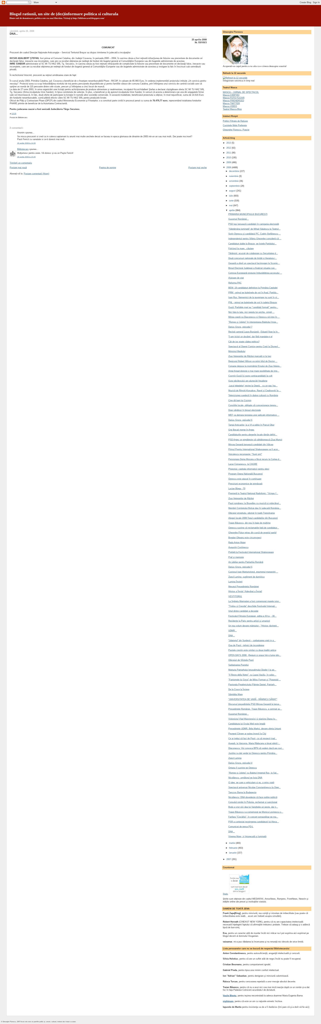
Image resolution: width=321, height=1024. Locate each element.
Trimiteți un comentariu (21, 163)
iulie (231, 195)
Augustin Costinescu (238, 547)
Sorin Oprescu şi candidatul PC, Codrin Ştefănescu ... (254, 234)
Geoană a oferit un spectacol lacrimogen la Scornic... (254, 263)
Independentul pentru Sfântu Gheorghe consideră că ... (254, 238)
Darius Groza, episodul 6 (240, 420)
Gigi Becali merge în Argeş (241, 429)
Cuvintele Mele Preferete (235, 125)
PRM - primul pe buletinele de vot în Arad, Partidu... (253, 292)
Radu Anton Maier (237, 542)
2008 (229, 167)
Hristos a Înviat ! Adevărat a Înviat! (245, 591)
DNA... (14, 33)
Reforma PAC (235, 283)
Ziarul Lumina (234, 758)
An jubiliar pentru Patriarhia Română (245, 562)
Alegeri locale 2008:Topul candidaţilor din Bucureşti (253, 518)
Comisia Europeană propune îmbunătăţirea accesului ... (255, 273)
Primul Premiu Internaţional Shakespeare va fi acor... (254, 449)
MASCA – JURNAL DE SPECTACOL (241, 92)
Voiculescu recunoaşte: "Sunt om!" (245, 454)
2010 (229, 157)
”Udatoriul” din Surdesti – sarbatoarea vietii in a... (252, 640)
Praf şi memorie (236, 557)
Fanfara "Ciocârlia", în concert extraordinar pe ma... (253, 817)
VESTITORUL (235, 596)
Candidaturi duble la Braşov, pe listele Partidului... (252, 243)
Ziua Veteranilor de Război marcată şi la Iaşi (249, 356)
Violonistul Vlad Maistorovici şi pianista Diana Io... (252, 719)
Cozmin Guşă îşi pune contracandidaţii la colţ (250, 376)
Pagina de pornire (107, 167)
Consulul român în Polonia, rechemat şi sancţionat (252, 802)
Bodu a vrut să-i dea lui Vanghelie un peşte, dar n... (253, 807)
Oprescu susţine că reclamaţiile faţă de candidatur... (253, 527)
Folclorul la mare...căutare (241, 248)
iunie (231, 200)
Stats (225, 894)
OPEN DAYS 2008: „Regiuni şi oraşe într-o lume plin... (254, 655)
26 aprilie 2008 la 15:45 (26, 157)
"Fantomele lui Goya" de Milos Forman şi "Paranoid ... (254, 679)
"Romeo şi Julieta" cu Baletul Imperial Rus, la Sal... (253, 773)
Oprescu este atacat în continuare (244, 479)
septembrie (234, 186)
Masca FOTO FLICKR (233, 97)
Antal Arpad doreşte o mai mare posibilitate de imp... (253, 371)
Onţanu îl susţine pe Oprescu (242, 768)
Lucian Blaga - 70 (236, 488)
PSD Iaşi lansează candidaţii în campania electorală (253, 224)
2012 (229, 148)
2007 (229, 859)
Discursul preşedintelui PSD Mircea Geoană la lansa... (254, 704)
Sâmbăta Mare (235, 694)
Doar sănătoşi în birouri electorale (244, 410)
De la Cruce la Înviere (238, 689)
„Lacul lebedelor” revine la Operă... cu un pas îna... (253, 385)
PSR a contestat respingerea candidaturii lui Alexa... (253, 821)
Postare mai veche (197, 167)
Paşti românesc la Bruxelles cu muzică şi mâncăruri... (254, 503)
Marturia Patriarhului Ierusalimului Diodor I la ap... (252, 670)
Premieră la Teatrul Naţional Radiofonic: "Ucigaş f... (253, 493)
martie (232, 843)
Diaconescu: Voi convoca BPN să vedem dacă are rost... (256, 748)
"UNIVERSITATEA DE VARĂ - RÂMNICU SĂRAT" (252, 699)
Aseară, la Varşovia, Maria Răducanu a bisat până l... (254, 743)
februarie (233, 848)
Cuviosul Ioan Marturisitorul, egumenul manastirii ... (253, 572)
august (232, 190)
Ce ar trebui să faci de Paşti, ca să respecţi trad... (252, 738)
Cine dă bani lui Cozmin (239, 400)
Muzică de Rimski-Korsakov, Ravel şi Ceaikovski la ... (254, 390)
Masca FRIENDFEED (233, 100)
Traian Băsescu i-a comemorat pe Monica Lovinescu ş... (255, 812)
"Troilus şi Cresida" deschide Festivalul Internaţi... (252, 606)
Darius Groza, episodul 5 (240, 567)
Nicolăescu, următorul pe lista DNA (245, 777)
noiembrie (234, 176)
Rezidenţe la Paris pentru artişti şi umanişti (249, 621)
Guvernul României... (238, 219)
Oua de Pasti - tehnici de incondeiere (246, 645)
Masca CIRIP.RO (231, 95)
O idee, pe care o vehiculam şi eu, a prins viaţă (251, 782)
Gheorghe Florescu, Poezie (236, 129)
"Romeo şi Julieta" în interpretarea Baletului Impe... (253, 322)
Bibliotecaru (23, 149)
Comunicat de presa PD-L (240, 826)
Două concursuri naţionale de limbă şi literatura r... (252, 258)
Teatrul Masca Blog (232, 109)
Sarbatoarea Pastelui (238, 665)
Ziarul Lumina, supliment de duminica (246, 577)
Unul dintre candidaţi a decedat (243, 611)
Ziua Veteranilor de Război (241, 498)
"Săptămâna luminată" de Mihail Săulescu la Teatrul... (254, 229)
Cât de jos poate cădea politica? (243, 341)
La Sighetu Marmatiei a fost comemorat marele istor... (254, 601)
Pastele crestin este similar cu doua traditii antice (252, 650)
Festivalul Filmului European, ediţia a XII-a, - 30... (252, 616)
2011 (229, 152)
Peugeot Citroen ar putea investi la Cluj (247, 733)
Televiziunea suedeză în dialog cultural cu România (253, 395)
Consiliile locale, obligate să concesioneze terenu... (253, 405)
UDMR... (232, 630)
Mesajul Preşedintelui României (243, 586)
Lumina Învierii (235, 581)
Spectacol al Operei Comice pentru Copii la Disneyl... (254, 346)
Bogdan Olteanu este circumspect (244, 537)
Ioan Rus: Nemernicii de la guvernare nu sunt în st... (253, 297)
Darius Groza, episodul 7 (240, 327)
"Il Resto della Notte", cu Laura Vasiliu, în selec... (252, 675)
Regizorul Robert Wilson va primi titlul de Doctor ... (252, 361)
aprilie (232, 210)
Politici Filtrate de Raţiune (235, 121)
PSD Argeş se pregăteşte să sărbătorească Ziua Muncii (255, 439)
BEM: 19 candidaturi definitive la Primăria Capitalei (253, 287)
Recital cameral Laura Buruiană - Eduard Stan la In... (254, 332)
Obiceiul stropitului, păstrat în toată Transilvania (251, 513)
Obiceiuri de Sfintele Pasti (241, 660)
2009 (229, 162)
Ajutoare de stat (236, 278)
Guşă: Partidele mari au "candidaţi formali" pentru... (253, 307)
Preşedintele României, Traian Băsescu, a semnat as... (255, 709)
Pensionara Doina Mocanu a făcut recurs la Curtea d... (254, 459)
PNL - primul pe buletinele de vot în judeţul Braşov (252, 302)
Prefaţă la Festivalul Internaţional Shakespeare (251, 552)
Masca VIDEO (230, 106)
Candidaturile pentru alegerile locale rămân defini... (252, 434)
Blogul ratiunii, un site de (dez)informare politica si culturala (64, 14)
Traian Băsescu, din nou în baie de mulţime (249, 523)
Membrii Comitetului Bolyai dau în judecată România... (254, 508)
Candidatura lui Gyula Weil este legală (246, 723)
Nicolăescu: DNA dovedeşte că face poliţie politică (252, 797)
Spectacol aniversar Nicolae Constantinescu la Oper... (254, 787)
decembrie (234, 171)
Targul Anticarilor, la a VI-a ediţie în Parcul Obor (251, 425)
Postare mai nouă (18, 167)
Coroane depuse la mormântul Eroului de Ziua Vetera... (254, 366)
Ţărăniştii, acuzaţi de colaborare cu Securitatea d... (253, 253)
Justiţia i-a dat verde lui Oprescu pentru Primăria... (252, 753)
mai (231, 205)
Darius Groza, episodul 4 (240, 763)
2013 (229, 143)
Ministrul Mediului (236, 351)
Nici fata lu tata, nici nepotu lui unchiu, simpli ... (251, 312)
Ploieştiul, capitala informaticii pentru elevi (248, 469)
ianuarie (233, 852)
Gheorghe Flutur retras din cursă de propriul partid (252, 532)
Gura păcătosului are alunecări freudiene (247, 381)
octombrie (234, 181)
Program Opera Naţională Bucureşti (245, 474)
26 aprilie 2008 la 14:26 (26, 143)
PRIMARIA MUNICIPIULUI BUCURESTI (248, 214)
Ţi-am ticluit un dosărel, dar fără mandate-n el (250, 336)
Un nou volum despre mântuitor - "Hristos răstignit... (253, 625)
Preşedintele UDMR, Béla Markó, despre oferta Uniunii (254, 728)
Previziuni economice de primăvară (245, 483)
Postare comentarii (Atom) (36, 173)
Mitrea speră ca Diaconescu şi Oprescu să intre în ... (254, 317)
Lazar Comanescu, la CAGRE (242, 464)
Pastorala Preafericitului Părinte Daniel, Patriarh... (252, 684)
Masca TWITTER (231, 103)
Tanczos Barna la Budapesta (242, 792)
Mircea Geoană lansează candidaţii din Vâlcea (250, 444)
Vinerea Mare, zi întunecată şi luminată (247, 836)
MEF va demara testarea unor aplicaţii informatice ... (253, 415)
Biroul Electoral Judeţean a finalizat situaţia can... (252, 268)
